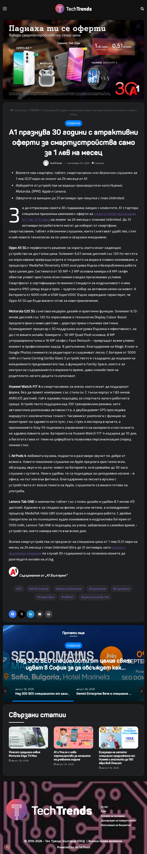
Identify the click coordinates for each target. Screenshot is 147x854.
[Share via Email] (39, 614)
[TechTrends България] (73, 8)
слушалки (122, 588)
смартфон (46, 597)
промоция (98, 588)
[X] (21, 614)
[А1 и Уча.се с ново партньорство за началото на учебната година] (73, 737)
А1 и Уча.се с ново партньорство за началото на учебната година (72, 756)
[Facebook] (12, 614)
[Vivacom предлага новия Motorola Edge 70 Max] (28, 737)
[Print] (48, 614)
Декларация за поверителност (118, 820)
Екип (103, 811)
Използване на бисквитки (116, 825)
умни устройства (96, 597)
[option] (73, 663)
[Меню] (5, 10)
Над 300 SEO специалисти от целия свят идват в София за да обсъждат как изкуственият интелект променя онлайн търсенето (73, 671)
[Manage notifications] (7, 847)
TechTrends (20, 110)
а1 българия (39, 588)
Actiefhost (82, 847)
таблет (69, 597)
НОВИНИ (34, 110)
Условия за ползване (113, 815)
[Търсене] (142, 10)
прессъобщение (70, 588)
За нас (104, 806)
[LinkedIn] (30, 614)
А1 (20, 588)
